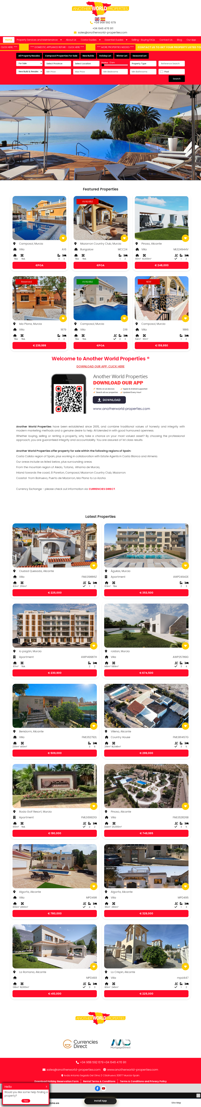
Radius (108, 62)
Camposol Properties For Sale (61, 55)
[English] (97, 19)
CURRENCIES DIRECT (102, 489)
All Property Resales (29, 55)
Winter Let (121, 55)
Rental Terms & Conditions (99, 1081)
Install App (100, 1100)
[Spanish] (103, 19)
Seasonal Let (140, 55)
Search (177, 78)
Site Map (176, 1102)
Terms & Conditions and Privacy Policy (143, 1081)
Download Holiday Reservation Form (56, 1081)
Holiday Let (105, 55)
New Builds (88, 55)
